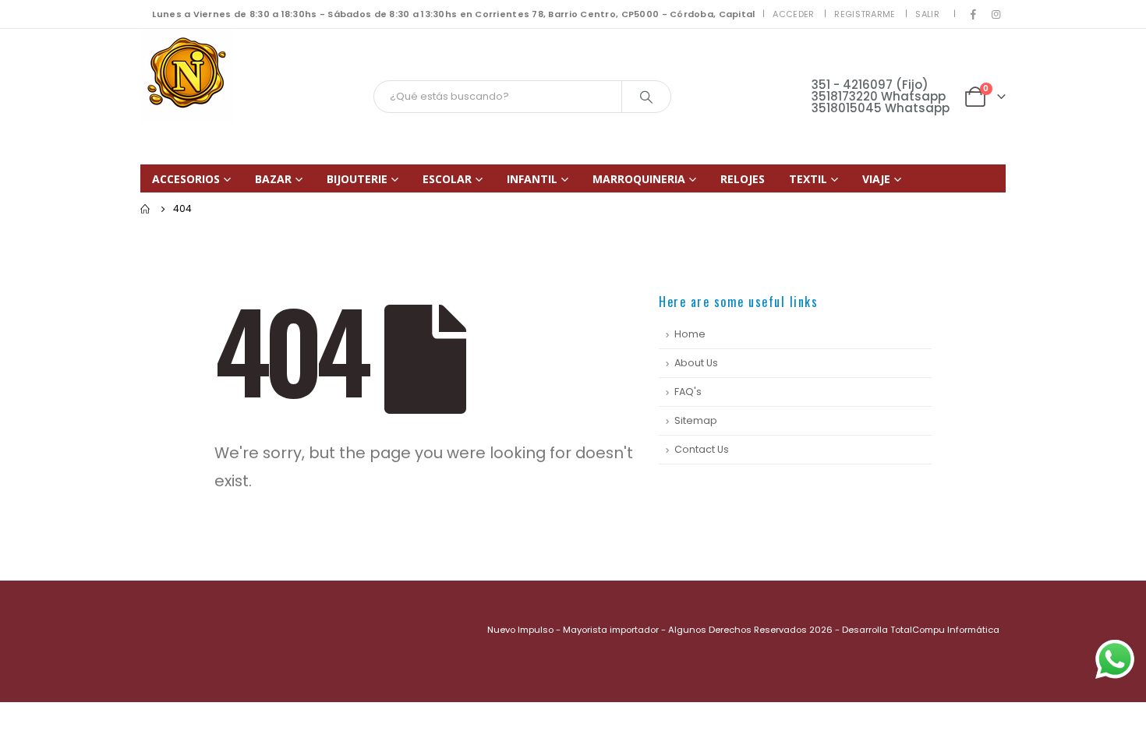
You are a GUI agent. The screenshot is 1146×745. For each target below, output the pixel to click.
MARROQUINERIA (638, 178)
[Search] (646, 96)
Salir (927, 14)
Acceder (793, 14)
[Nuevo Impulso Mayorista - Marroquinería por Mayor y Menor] (187, 75)
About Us (696, 362)
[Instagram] (995, 14)
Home (690, 334)
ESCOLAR (447, 178)
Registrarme (864, 14)
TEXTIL (808, 178)
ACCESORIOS (186, 178)
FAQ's (688, 391)
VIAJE (876, 178)
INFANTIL (532, 178)
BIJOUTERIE (357, 178)
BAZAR (273, 178)
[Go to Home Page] (145, 208)
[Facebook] (974, 14)
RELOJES (742, 178)
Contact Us (701, 449)
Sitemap (695, 420)
